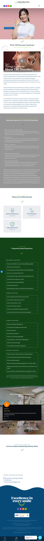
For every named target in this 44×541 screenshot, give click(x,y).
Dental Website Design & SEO (18, 532)
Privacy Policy (26, 525)
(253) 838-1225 (8, 480)
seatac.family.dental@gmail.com (12, 482)
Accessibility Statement (19, 525)
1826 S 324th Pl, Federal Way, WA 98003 (14, 478)
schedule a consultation (28, 181)
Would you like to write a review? (22, 428)
